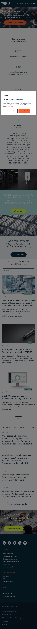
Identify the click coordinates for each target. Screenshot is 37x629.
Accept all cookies (24, 111)
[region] (18, 103)
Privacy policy (10, 106)
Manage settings (11, 111)
